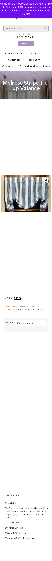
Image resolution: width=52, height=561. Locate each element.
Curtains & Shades (14, 53)
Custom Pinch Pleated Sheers (35, 66)
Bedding (32, 59)
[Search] (44, 28)
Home (6, 306)
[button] (45, 179)
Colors (9, 322)
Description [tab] (13, 495)
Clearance (7, 66)
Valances (35, 53)
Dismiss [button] (26, 13)
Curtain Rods (15, 59)
